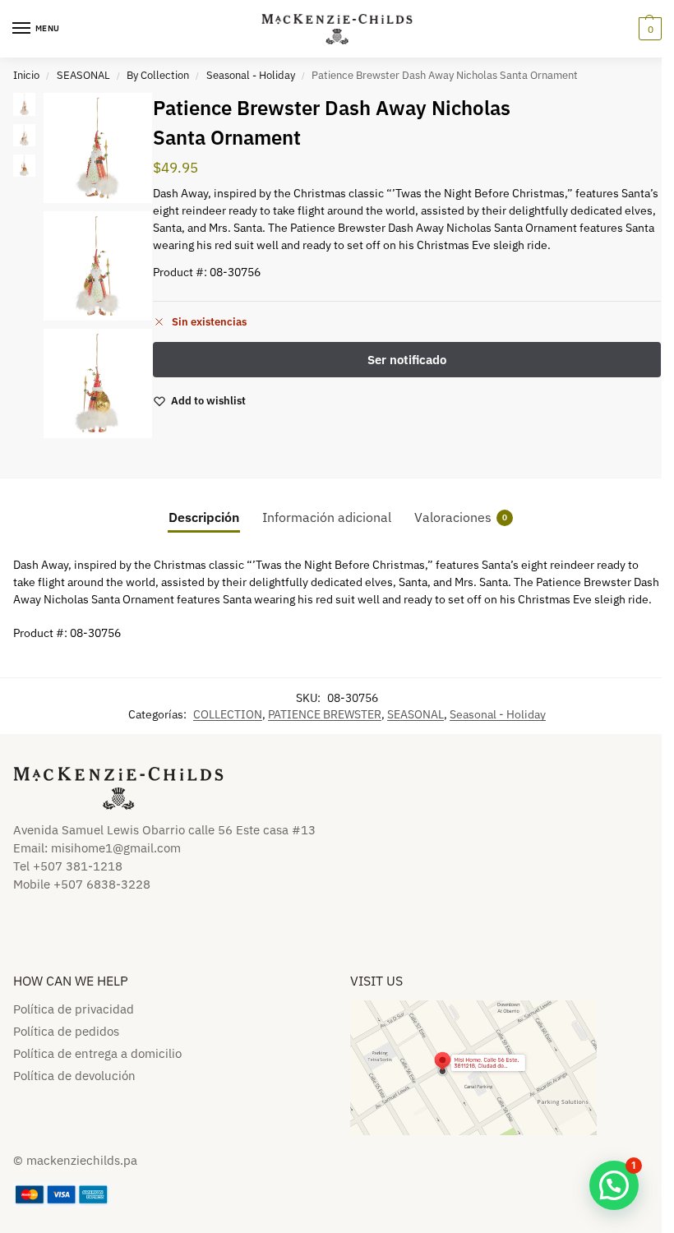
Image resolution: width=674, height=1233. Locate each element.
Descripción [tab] (203, 517)
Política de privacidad (73, 1009)
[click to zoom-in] (98, 147)
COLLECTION (227, 714)
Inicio (26, 75)
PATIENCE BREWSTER (324, 714)
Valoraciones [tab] (460, 517)
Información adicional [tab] (326, 517)
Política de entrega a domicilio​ (97, 1053)
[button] (648, 28)
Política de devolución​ (74, 1075)
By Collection (158, 75)
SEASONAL (83, 75)
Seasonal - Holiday (250, 75)
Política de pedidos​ (66, 1031)
